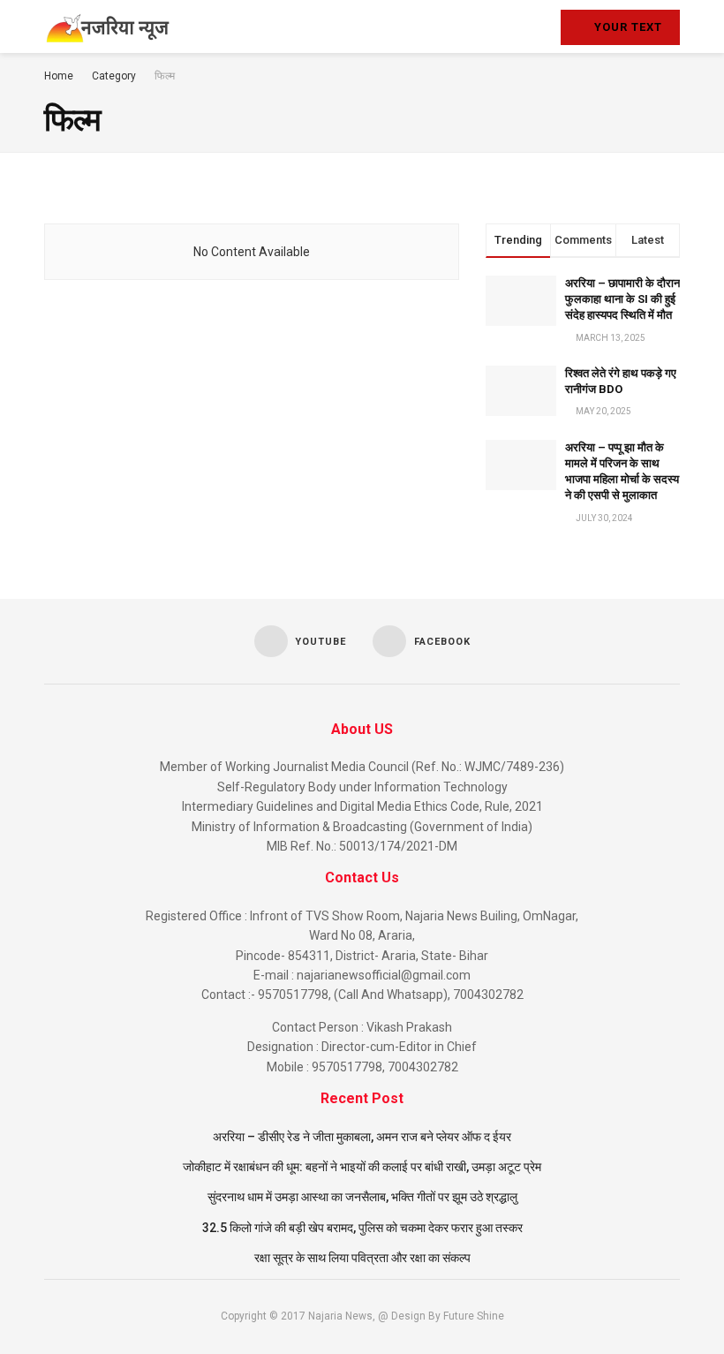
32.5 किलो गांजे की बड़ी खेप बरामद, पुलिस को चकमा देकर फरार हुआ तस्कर (362, 1228)
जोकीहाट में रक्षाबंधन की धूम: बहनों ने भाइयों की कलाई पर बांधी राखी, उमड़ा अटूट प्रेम (362, 1167)
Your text (626, 27)
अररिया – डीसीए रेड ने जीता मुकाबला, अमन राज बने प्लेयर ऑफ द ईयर (362, 1137)
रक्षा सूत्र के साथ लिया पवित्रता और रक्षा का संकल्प (362, 1258)
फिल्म (165, 76)
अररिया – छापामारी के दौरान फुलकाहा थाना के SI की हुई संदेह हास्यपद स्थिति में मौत (622, 298)
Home (58, 76)
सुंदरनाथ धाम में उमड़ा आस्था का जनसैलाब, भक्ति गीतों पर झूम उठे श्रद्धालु (362, 1197)
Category (114, 76)
